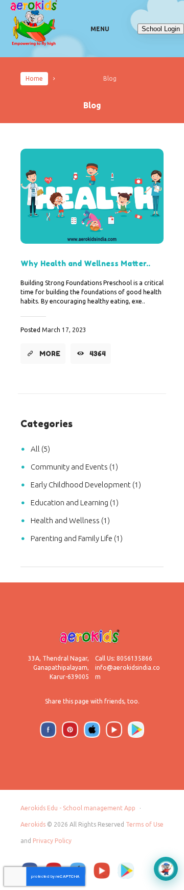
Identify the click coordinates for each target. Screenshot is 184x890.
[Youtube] (114, 729)
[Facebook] (48, 729)
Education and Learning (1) (75, 502)
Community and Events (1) (74, 466)
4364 (97, 353)
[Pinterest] (70, 729)
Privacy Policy (52, 840)
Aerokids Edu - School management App (77, 808)
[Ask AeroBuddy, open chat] (166, 869)
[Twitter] (92, 729)
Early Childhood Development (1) (86, 484)
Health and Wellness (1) (70, 520)
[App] (136, 729)
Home (34, 78)
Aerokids (32, 824)
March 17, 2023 (64, 329)
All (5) (40, 448)
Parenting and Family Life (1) (77, 538)
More (49, 353)
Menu (99, 29)
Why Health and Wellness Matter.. (85, 263)
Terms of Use (145, 824)
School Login (161, 29)
